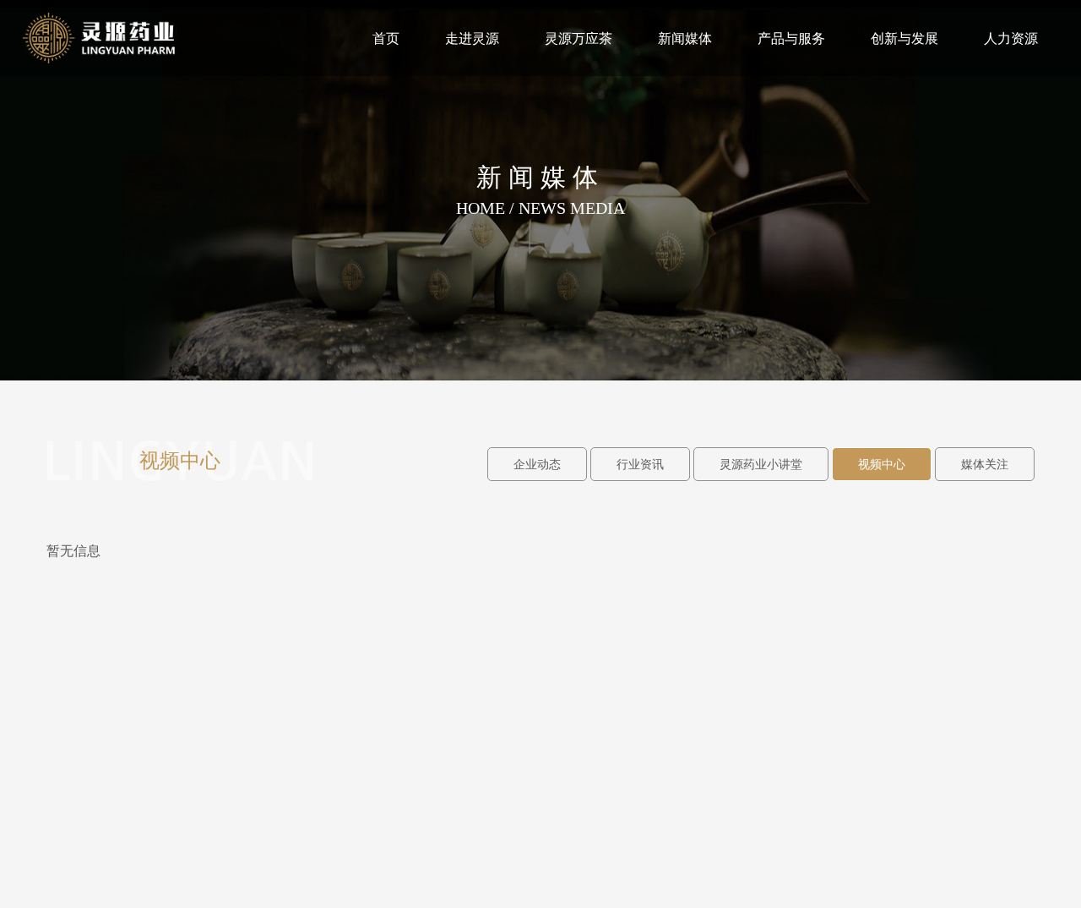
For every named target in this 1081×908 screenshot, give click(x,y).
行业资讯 (640, 464)
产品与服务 (791, 38)
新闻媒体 (685, 38)
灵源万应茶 (578, 38)
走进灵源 (472, 38)
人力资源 (1011, 38)
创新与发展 (904, 38)
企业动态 (537, 464)
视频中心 (881, 464)
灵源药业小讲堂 (761, 464)
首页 (385, 38)
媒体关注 (984, 464)
